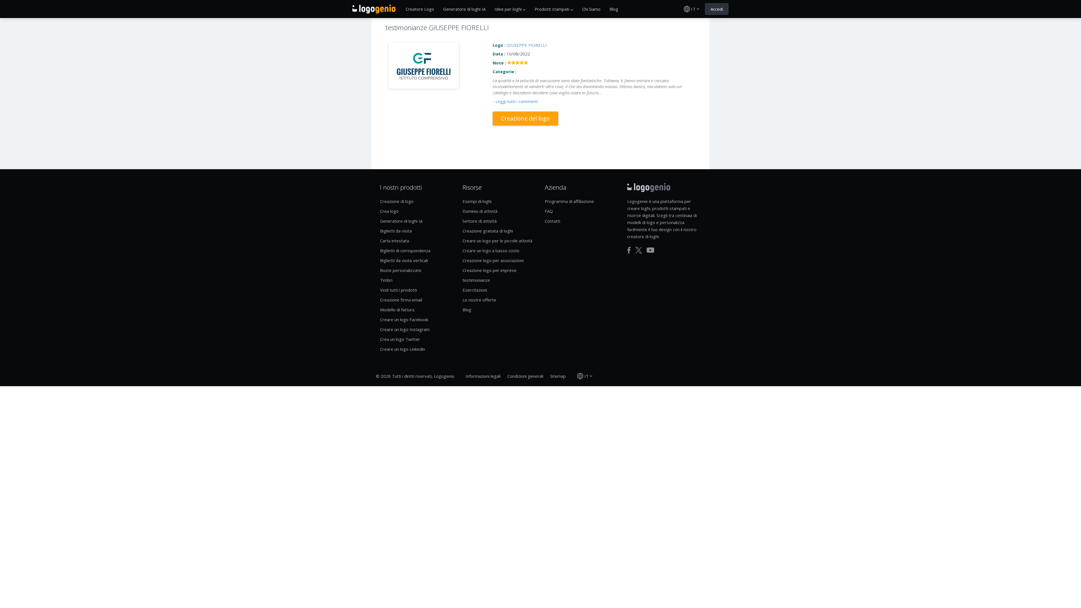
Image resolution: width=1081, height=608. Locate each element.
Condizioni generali (525, 376)
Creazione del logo (525, 118)
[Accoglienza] (374, 9)
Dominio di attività (480, 211)
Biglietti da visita (396, 231)
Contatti (552, 221)
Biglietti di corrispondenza (405, 250)
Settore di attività (480, 221)
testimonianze (476, 280)
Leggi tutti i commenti (516, 101)
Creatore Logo (420, 9)
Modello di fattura (397, 309)
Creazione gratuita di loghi (488, 231)
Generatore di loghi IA (464, 9)
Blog (613, 9)
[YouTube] (650, 250)
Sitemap (558, 376)
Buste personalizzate (400, 270)
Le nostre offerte (479, 300)
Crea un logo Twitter (400, 339)
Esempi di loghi (477, 201)
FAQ (549, 211)
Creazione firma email (401, 300)
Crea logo (389, 211)
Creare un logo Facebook (404, 319)
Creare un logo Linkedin (402, 349)
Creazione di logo (397, 201)
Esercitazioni (475, 290)
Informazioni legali (483, 376)
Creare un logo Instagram (405, 329)
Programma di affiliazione (569, 201)
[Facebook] (629, 250)
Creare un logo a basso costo (491, 250)
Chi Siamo (591, 9)
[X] (638, 250)
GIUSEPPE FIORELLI (527, 45)
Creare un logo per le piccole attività (497, 240)
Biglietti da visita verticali (404, 260)
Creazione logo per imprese (490, 270)
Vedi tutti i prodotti (398, 290)
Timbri (386, 280)
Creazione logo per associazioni (493, 260)
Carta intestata (394, 240)
